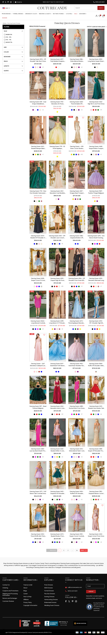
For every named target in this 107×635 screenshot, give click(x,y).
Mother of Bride (58, 13)
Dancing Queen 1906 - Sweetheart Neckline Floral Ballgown (77, 365)
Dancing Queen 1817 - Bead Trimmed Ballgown (38, 407)
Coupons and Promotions (10, 591)
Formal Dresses (18, 13)
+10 (82, 154)
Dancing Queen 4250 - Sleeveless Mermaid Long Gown (96, 280)
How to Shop (27, 596)
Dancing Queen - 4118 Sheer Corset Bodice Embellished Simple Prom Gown (76, 148)
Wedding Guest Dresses (51, 605)
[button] (51, 550)
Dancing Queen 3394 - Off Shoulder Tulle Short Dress (38, 60)
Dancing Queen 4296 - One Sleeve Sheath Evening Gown (96, 237)
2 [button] (63, 550)
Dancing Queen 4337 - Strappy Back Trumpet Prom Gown (77, 192)
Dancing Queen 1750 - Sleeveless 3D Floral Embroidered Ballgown (57, 103)
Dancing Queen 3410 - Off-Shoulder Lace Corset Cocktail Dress (57, 237)
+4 (81, 110)
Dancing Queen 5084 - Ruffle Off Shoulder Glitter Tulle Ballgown (96, 365)
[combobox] (89, 8)
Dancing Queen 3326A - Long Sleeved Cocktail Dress (38, 322)
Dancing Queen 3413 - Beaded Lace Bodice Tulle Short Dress (96, 407)
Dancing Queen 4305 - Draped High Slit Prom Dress (57, 280)
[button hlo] (33, 67)
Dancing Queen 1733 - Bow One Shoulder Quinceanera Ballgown (38, 192)
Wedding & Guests (45, 13)
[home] (52, 8)
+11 (101, 110)
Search (101, 8)
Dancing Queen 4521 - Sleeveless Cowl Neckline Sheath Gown (57, 192)
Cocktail (69, 13)
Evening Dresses (49, 596)
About (25, 588)
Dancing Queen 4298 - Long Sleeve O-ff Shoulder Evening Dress (57, 322)
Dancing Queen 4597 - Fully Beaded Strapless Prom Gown (57, 60)
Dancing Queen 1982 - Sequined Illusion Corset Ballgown (96, 493)
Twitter (5, 2)
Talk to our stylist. (57, 2)
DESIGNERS (82, 13)
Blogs (25, 591)
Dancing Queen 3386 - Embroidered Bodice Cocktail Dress (77, 60)
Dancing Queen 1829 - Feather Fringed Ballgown (96, 192)
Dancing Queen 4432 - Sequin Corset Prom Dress (96, 535)
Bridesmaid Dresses (50, 602)
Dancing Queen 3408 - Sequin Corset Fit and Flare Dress (38, 280)
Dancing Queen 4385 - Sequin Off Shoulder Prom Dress (96, 450)
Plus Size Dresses (49, 594)
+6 (101, 414)
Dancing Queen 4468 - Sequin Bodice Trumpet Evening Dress (96, 148)
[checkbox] (14, 35)
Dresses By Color (31, 13)
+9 (81, 414)
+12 (62, 414)
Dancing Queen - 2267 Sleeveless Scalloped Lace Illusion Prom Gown (38, 365)
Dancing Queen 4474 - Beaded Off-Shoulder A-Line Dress (37, 237)
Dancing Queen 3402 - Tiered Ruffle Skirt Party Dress (38, 535)
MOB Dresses (48, 588)
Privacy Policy (27, 602)
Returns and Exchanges (10, 598)
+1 (42, 154)
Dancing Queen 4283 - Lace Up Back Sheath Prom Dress (38, 450)
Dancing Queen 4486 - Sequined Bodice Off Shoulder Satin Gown (77, 237)
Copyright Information (30, 605)
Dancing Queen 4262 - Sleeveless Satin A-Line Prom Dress (57, 407)
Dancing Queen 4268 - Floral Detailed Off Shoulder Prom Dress (77, 103)
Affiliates (26, 599)
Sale (75, 13)
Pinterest (8, 2)
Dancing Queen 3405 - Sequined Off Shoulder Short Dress (57, 493)
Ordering (5, 588)
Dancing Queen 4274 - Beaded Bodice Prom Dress (57, 535)
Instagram (11, 2)
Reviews (4, 18)
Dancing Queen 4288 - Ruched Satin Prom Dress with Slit (77, 407)
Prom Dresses (6, 13)
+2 (81, 67)
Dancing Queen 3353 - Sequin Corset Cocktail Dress (77, 535)
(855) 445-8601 (99, 2)
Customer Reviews (8, 601)
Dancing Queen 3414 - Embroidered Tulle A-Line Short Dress (76, 450)
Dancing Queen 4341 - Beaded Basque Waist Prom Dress (38, 148)
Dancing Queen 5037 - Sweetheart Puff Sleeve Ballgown (57, 365)
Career (25, 594)
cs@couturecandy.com (75, 587)
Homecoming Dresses (51, 599)
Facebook (3, 2)
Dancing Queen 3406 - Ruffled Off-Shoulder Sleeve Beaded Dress (77, 493)
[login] (96, 16)
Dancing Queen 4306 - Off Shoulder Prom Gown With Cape (77, 280)
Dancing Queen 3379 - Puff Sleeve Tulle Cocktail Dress (38, 492)
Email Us (19, 2)
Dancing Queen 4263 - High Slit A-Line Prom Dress (96, 103)
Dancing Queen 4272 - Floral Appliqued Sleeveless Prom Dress (76, 322)
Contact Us (6, 585)
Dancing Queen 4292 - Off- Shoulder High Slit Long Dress (96, 322)
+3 (43, 67)
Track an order (27, 585)
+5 (62, 244)
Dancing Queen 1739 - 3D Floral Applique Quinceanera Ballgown (57, 148)
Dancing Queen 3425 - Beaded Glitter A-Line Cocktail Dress (57, 450)
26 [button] (77, 550)
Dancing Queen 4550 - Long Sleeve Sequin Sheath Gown (96, 60)
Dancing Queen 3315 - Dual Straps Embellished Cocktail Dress (38, 103)
